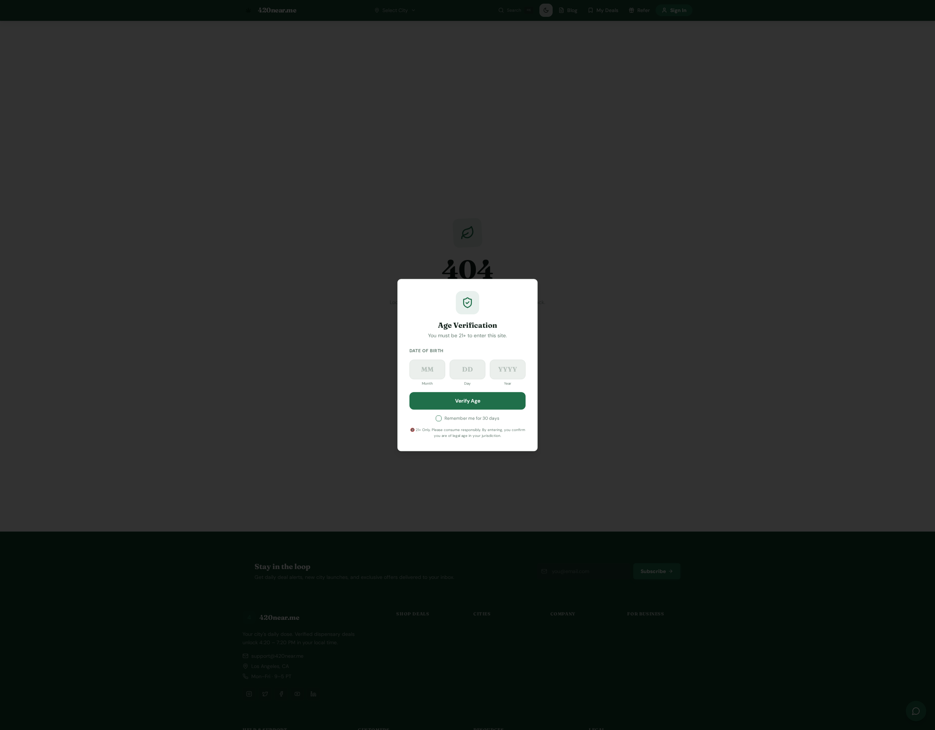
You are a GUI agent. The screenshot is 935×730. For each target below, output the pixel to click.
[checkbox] (439, 418)
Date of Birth (426, 351)
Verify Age (467, 400)
